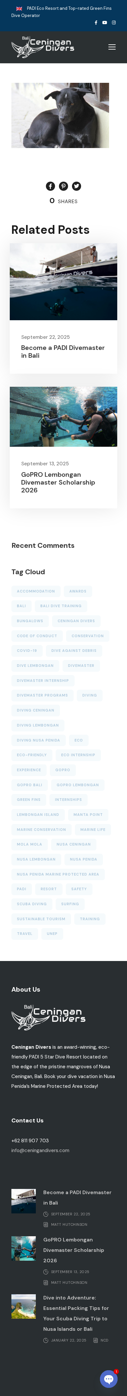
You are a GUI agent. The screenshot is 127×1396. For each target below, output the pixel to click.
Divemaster (81, 665)
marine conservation (41, 829)
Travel (25, 933)
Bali (21, 606)
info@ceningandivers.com (40, 1150)
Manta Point (88, 814)
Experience (29, 770)
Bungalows (30, 621)
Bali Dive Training (61, 606)
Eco (79, 740)
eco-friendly (32, 755)
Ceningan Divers (76, 621)
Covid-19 (27, 650)
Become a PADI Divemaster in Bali (63, 351)
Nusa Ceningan (74, 844)
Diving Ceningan (35, 710)
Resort (49, 889)
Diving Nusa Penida (38, 740)
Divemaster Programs (42, 695)
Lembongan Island (38, 814)
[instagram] (114, 22)
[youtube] (104, 22)
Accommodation (36, 591)
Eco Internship (78, 755)
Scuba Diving (32, 904)
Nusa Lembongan (36, 859)
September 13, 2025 (45, 463)
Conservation (88, 636)
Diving (89, 695)
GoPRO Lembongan (78, 785)
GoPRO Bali (29, 785)
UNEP (52, 933)
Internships (68, 799)
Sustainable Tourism (41, 919)
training (90, 919)
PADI (21, 889)
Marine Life (93, 829)
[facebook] (96, 22)
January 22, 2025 (69, 1340)
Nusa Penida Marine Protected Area (58, 874)
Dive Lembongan (35, 665)
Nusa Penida (83, 859)
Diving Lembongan (38, 725)
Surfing (70, 904)
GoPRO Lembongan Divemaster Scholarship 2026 (58, 482)
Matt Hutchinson (69, 1224)
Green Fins (29, 799)
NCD (104, 1340)
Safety (79, 889)
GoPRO (62, 770)
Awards (78, 591)
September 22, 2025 (45, 337)
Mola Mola (29, 844)
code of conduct (37, 636)
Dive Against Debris (74, 650)
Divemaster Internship (43, 680)
